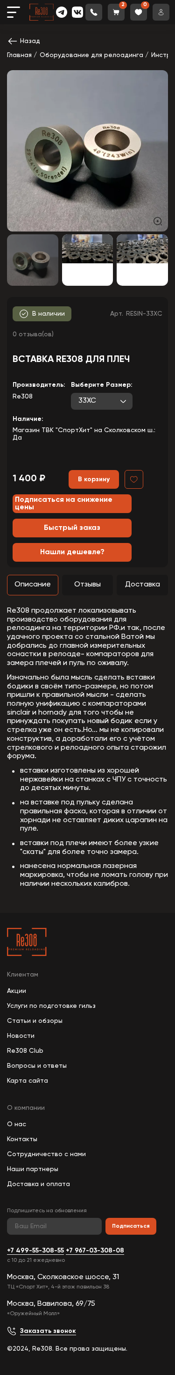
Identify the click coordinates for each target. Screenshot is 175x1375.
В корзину (94, 479)
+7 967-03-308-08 (95, 1250)
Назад (30, 41)
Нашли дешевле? (72, 552)
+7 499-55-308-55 (35, 1250)
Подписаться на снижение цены (63, 503)
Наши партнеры (32, 1169)
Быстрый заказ (72, 528)
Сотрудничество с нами (46, 1154)
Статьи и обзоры (35, 1021)
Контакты (22, 1139)
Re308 (23, 396)
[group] (87, 151)
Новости (21, 1036)
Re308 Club (25, 1051)
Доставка (142, 584)
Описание (32, 584)
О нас (16, 1124)
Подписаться (131, 1226)
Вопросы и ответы (37, 1066)
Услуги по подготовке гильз (51, 1006)
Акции (16, 991)
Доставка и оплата (38, 1184)
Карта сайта (27, 1081)
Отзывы (87, 584)
